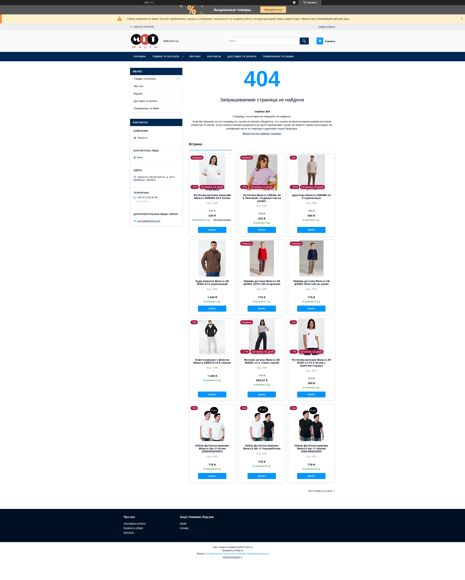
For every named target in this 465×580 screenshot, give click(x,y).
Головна (139, 56)
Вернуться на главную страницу (262, 133)
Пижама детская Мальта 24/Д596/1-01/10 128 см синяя (311, 282)
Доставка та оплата (241, 56)
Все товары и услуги (320, 490)
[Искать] (304, 41)
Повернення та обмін (278, 56)
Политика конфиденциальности (252, 553)
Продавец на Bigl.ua (232, 550)
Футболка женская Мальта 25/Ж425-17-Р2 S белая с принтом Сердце (311, 362)
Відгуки (138, 93)
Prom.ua (248, 547)
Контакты (129, 532)
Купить (212, 230)
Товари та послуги (165, 56)
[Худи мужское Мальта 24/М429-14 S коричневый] (212, 258)
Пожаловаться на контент (221, 553)
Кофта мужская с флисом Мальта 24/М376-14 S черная (212, 361)
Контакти (214, 56)
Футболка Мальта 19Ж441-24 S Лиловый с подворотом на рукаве (261, 198)
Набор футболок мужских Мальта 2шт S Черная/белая (261, 447)
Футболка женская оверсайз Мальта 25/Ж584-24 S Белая (212, 196)
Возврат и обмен (133, 527)
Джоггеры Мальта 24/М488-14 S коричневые (311, 196)
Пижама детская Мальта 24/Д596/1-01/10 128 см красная (261, 282)
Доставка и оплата (134, 523)
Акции (183, 523)
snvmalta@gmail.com (148, 221)
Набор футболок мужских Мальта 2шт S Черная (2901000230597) (311, 448)
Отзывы (184, 527)
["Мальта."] (144, 47)
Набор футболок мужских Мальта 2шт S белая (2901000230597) (212, 448)
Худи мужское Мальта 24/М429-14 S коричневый (212, 282)
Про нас (195, 56)
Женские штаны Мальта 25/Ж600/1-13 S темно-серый (262, 361)
